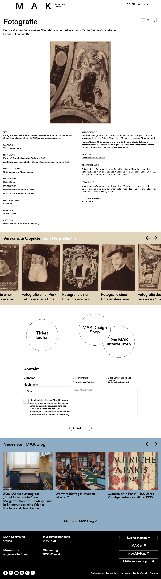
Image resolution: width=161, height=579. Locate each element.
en (133, 4)
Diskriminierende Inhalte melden (119, 379)
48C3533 (96, 157)
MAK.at (136, 545)
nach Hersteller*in (58, 238)
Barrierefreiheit (140, 573)
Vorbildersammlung (12, 148)
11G (103, 157)
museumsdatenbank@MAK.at (56, 539)
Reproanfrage (81, 378)
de (128, 4)
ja (138, 4)
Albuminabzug (26, 172)
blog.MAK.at (137, 553)
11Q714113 (86, 157)
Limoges (60, 162)
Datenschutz (112, 573)
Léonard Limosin (47, 162)
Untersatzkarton (11, 172)
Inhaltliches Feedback (85, 382)
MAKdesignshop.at (136, 561)
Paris (33, 158)
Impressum (125, 573)
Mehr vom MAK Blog (79, 521)
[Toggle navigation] (155, 5)
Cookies (154, 573)
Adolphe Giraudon (21, 158)
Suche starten (137, 537)
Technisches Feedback (118, 382)
